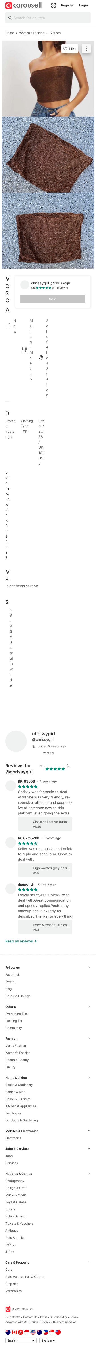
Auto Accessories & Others (24, 1276)
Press (43, 1317)
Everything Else (16, 1014)
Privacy (45, 1322)
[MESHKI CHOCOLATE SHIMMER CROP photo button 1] (48, 79)
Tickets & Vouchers (19, 1223)
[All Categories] (53, 5)
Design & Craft (16, 1188)
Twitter (10, 982)
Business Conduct (64, 1322)
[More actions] (86, 48)
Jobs (9, 1156)
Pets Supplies (15, 1237)
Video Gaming (15, 1216)
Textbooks (13, 1113)
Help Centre (12, 1317)
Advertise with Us (16, 1322)
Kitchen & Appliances (20, 1106)
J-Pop (9, 1252)
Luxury (10, 1067)
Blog (8, 989)
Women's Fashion (17, 1053)
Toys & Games (15, 1202)
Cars (8, 1269)
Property (11, 1284)
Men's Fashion (15, 1045)
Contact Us (30, 1317)
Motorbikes (13, 1291)
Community (13, 1028)
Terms (34, 1322)
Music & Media (16, 1195)
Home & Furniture (18, 1099)
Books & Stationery (19, 1085)
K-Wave (10, 1244)
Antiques (11, 1230)
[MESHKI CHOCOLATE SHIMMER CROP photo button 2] (48, 155)
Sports (10, 1209)
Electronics (13, 1138)
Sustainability (58, 1317)
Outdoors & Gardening (21, 1120)
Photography (14, 1181)
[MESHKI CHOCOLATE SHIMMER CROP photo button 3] (48, 231)
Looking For (13, 1021)
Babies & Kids (15, 1092)
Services (11, 1163)
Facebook (12, 974)
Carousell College (18, 996)
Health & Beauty (17, 1060)
